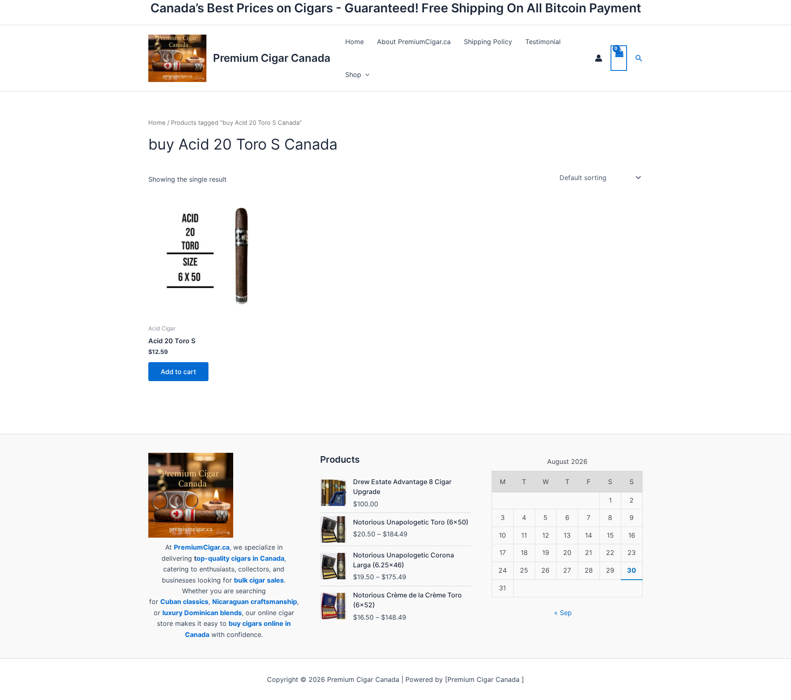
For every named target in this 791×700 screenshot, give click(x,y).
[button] (365, 74)
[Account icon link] (598, 58)
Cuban (170, 601)
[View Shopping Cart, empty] (619, 58)
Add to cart (178, 372)
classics (195, 601)
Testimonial (543, 41)
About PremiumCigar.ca (414, 41)
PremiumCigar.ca (201, 547)
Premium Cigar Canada (271, 58)
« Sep (563, 613)
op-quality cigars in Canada (240, 558)
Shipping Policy (488, 41)
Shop (353, 74)
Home (354, 41)
